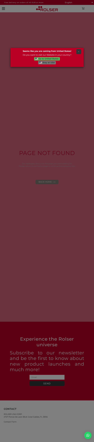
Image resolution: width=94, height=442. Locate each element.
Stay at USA (48, 62)
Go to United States (48, 59)
